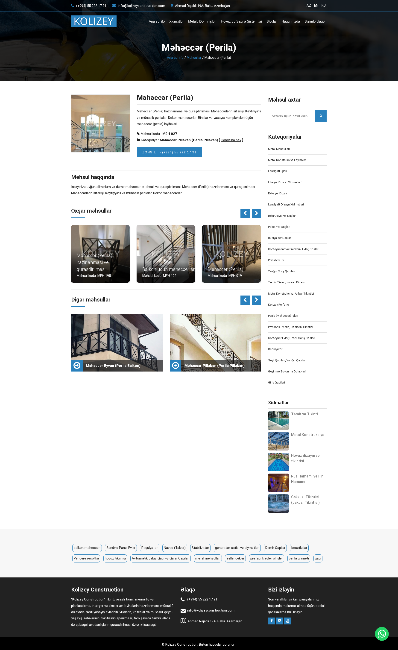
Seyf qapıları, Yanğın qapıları (287, 360)
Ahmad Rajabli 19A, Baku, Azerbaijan (202, 6)
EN (316, 5)
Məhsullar (194, 58)
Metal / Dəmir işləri (202, 21)
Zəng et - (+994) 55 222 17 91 (169, 152)
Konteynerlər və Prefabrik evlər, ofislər (293, 249)
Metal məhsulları (279, 149)
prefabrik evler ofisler (266, 558)
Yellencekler (235, 558)
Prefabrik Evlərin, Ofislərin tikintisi (290, 327)
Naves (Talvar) (175, 548)
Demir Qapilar (275, 548)
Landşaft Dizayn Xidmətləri (286, 204)
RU (324, 5)
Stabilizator (200, 548)
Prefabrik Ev (276, 260)
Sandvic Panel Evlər (120, 548)
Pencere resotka (86, 558)
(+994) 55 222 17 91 (90, 6)
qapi (318, 558)
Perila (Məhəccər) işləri (283, 315)
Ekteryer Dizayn (278, 193)
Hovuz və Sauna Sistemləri (241, 21)
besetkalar (299, 548)
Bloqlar (271, 21)
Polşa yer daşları (279, 226)
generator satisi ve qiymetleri (237, 548)
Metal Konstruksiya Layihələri (287, 160)
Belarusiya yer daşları (282, 215)
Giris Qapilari (276, 382)
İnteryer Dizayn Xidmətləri (284, 182)
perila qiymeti (299, 558)
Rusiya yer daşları (280, 238)
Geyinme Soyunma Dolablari (287, 371)
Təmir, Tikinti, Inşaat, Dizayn (286, 282)
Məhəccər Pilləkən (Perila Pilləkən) (189, 140)
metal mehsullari (207, 558)
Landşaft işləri (277, 171)
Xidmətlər (176, 21)
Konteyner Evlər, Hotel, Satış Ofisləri (291, 338)
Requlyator (275, 349)
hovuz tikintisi (115, 558)
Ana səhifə (157, 21)
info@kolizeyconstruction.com (141, 6)
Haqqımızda (290, 21)
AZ (309, 5)
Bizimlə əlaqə (314, 21)
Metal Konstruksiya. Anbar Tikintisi (291, 293)
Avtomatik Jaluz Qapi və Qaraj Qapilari (160, 558)
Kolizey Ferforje (278, 304)
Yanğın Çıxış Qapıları (281, 271)
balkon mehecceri (87, 548)
